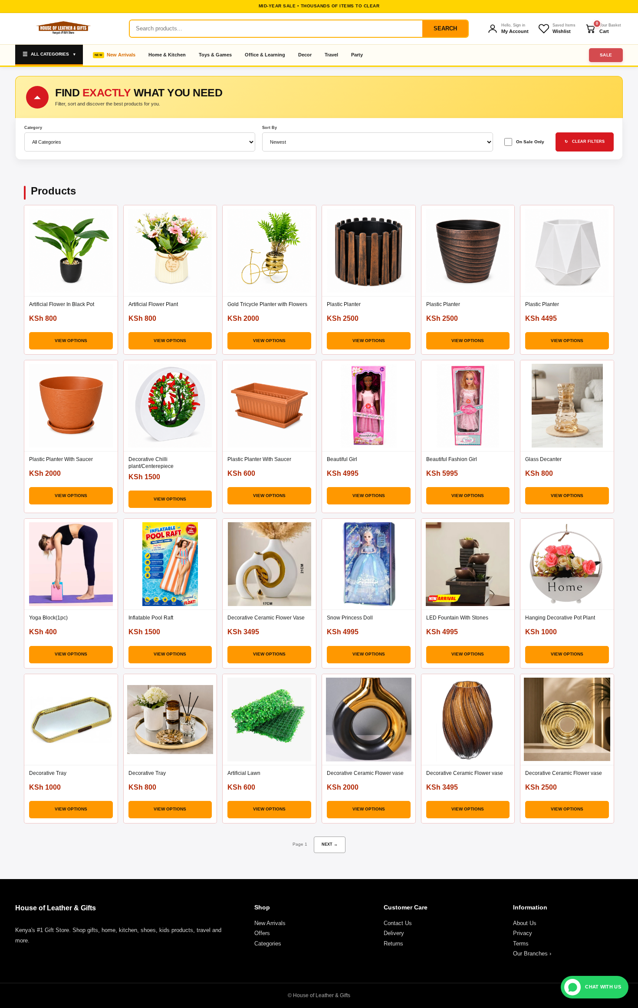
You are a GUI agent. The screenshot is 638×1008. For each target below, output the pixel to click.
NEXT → (330, 844)
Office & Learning (265, 54)
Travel (331, 54)
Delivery (394, 933)
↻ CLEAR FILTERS (585, 141)
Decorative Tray (47, 773)
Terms (521, 943)
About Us (524, 923)
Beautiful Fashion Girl (451, 459)
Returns (393, 943)
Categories (267, 943)
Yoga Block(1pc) (48, 618)
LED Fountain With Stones (457, 618)
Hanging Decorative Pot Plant (560, 618)
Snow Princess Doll (350, 618)
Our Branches (532, 953)
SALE (606, 55)
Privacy (522, 933)
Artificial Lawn (243, 773)
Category (33, 128)
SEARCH (445, 28)
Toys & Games (215, 54)
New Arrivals (121, 54)
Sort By (269, 128)
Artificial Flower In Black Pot (61, 304)
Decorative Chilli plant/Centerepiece (151, 462)
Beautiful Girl (342, 459)
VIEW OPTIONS (71, 340)
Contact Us (398, 923)
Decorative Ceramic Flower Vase (266, 618)
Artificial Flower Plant (153, 304)
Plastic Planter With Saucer (61, 459)
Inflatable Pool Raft (150, 618)
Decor (305, 54)
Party (357, 54)
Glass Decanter (543, 459)
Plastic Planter (344, 304)
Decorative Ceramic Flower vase (365, 773)
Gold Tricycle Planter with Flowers (267, 304)
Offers (262, 933)
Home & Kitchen (167, 54)
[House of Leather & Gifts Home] (63, 28)
